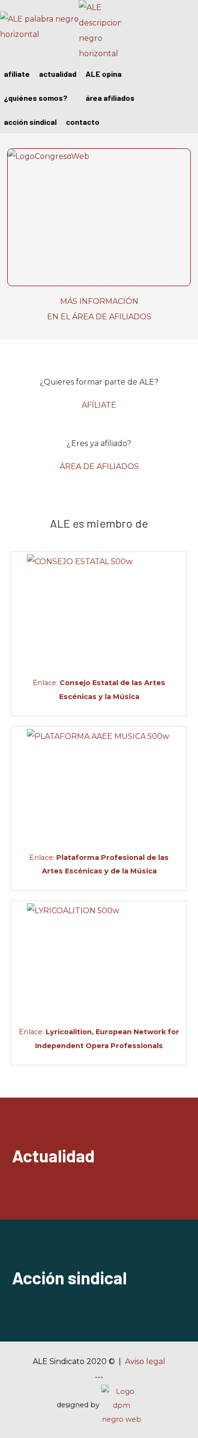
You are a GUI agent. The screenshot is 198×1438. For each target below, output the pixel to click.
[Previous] (18, 133)
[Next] (180, 133)
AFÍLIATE (99, 405)
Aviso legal (145, 1361)
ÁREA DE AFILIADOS (99, 466)
